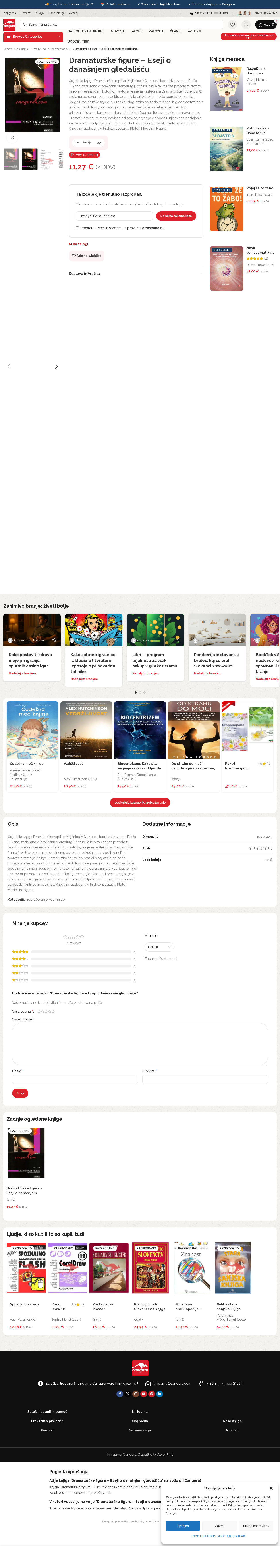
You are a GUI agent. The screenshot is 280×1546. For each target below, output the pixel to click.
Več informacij (87, 155)
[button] (271, 1488)
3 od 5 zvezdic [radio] (46, 1011)
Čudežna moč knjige (27, 764)
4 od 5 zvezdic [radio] (49, 1011)
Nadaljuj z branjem (22, 673)
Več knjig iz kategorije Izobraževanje (140, 802)
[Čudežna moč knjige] (32, 730)
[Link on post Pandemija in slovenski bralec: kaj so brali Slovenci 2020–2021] (217, 630)
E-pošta (149, 1071)
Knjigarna (22, 48)
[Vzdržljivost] (86, 730)
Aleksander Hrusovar (29, 640)
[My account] (246, 24)
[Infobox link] (209, 13)
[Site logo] (9, 24)
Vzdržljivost (73, 764)
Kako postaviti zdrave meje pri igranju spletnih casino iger (30, 660)
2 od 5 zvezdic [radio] (42, 1011)
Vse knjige (39, 48)
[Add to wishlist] (53, 705)
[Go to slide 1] (136, 692)
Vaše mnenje (23, 1019)
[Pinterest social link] (151, 1394)
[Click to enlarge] (12, 137)
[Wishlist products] (232, 24)
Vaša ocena (22, 1011)
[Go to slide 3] (144, 692)
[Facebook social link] (119, 1394)
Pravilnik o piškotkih (203, 1535)
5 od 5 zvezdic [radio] (53, 1011)
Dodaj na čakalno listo (176, 216)
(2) (266, 258)
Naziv (17, 1071)
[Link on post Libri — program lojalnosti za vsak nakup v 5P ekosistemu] (155, 630)
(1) (268, 763)
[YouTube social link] (143, 1394)
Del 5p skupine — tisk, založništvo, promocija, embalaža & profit (140, 1521)
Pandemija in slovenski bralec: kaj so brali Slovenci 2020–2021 (216, 660)
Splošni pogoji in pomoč (232, 1535)
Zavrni (219, 1526)
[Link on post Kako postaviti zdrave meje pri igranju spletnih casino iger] (32, 630)
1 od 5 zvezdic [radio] (39, 1011)
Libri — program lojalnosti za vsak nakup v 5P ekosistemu (154, 660)
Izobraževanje (59, 48)
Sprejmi (183, 1526)
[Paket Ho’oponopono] (247, 730)
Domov (7, 48)
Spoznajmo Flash (24, 1304)
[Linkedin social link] (159, 1394)
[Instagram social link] (135, 1394)
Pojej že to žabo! (260, 188)
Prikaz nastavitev (256, 1526)
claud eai (82, 640)
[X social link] (127, 1394)
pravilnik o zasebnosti (145, 228)
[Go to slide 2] (140, 692)
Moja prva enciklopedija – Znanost (188, 1309)
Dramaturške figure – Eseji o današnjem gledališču (24, 1193)
